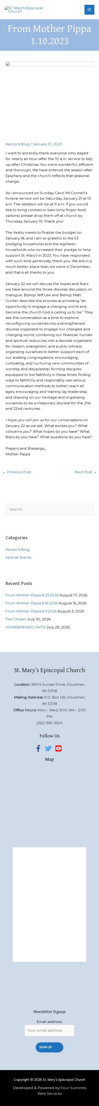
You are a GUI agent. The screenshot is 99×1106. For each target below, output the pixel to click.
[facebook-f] (39, 748)
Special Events (18, 557)
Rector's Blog (18, 144)
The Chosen (16, 619)
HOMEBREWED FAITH (26, 627)
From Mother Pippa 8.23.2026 (32, 595)
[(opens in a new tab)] (45, 852)
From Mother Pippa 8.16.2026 (32, 603)
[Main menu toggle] (89, 10)
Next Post (86, 472)
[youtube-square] (59, 748)
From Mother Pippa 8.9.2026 (31, 611)
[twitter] (49, 748)
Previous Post (16, 472)
